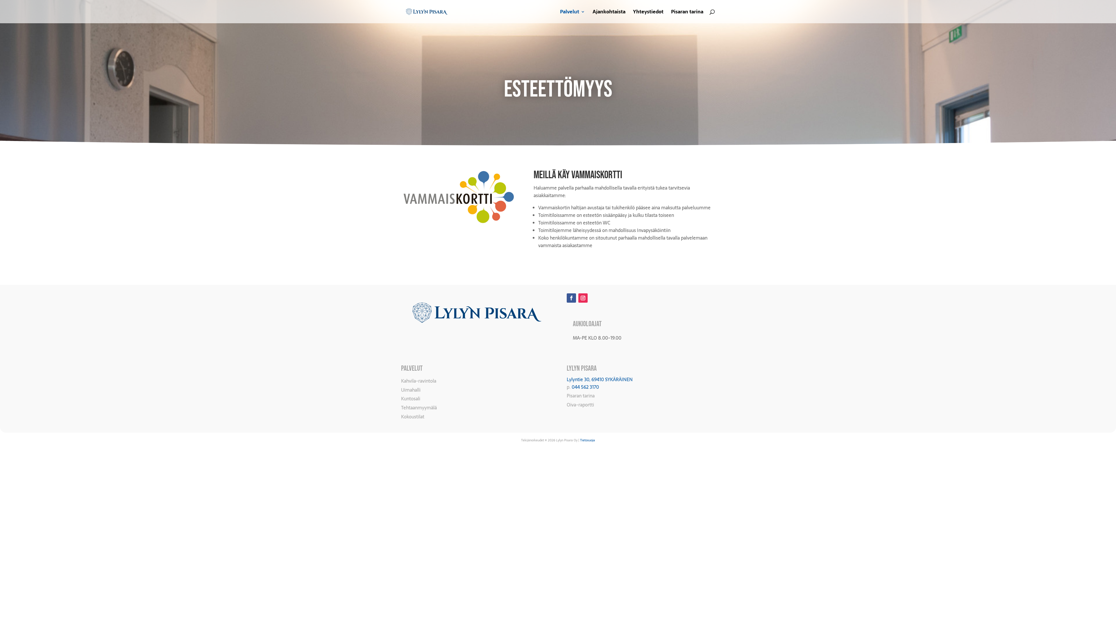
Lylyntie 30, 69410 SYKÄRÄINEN (600, 379)
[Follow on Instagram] (583, 298)
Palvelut (569, 13)
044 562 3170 (585, 387)
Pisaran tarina (687, 13)
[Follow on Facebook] (571, 298)
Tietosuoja (587, 440)
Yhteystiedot (648, 13)
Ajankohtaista (609, 13)
